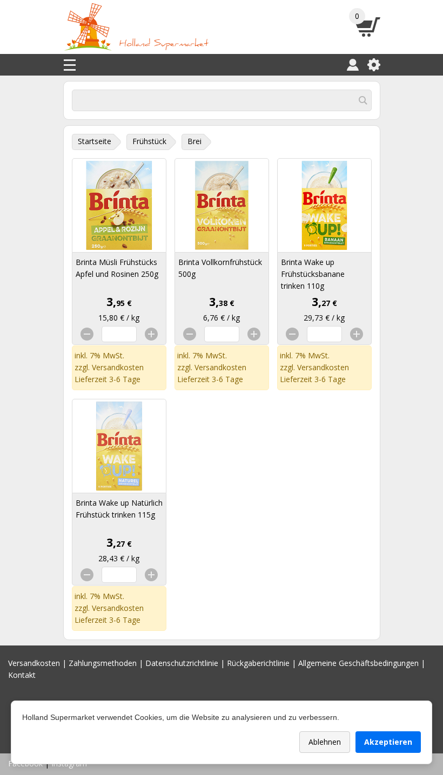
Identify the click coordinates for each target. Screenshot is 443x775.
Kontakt (22, 675)
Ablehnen (324, 742)
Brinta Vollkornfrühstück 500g (220, 268)
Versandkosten (118, 367)
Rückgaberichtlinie (258, 663)
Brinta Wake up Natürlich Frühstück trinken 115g (119, 509)
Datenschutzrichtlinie (181, 663)
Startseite (94, 141)
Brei (194, 141)
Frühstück (149, 141)
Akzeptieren (388, 742)
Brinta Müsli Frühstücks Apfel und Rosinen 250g (117, 268)
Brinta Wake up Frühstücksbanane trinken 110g (313, 274)
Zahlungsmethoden (103, 663)
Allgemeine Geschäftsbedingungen (358, 663)
